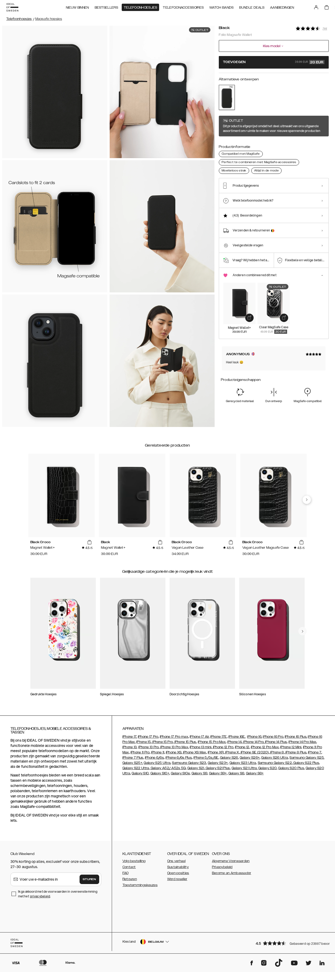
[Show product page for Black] (227, 97)
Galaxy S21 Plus (217, 768)
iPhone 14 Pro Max (302, 742)
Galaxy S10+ (159, 773)
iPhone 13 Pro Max (174, 747)
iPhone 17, (129, 736)
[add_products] (249, 318)
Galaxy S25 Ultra (157, 763)
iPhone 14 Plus (275, 742)
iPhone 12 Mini (290, 747)
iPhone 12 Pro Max (265, 747)
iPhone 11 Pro (140, 752)
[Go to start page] (12, 7)
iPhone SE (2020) (254, 752)
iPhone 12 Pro (222, 747)
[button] (290, 943)
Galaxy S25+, (132, 763)
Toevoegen (273, 62)
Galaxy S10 (140, 773)
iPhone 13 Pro (148, 747)
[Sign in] (316, 7)
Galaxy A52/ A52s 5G (168, 768)
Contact (129, 867)
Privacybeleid (222, 867)
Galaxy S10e (180, 773)
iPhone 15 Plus (185, 742)
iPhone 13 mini (200, 747)
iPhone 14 (234, 742)
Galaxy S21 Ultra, (245, 768)
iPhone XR (216, 752)
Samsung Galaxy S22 (275, 763)
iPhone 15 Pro (162, 742)
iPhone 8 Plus (295, 752)
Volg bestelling (134, 861)
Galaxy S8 (236, 773)
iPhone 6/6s (154, 757)
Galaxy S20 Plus (291, 768)
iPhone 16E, (236, 736)
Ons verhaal (176, 861)
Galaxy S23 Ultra (243, 763)
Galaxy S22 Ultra (135, 768)
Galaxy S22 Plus (306, 763)
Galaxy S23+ (218, 763)
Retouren (129, 879)
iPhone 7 (314, 752)
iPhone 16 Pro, (273, 736)
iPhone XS (174, 752)
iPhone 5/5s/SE (205, 757)
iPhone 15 (143, 742)
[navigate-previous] (307, 500)
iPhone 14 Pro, (253, 742)
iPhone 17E (218, 736)
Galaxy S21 (195, 768)
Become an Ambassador (231, 873)
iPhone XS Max (194, 752)
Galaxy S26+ (250, 757)
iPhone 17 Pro (148, 736)
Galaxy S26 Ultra (274, 757)
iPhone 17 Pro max (174, 736)
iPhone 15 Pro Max (212, 742)
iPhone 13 (129, 747)
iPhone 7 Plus (132, 757)
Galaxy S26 (229, 757)
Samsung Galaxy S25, (306, 757)
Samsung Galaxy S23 (189, 763)
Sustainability (178, 867)
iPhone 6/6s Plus (178, 757)
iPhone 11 (157, 752)
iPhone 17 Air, (199, 736)
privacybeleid (40, 896)
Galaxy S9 (200, 773)
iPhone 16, (254, 736)
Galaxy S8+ (255, 773)
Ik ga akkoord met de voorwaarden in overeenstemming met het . (57, 893)
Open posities (178, 873)
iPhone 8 (277, 752)
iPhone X (232, 752)
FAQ (125, 873)
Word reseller (177, 879)
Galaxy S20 (267, 768)
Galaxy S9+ (218, 773)
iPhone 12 (242, 747)
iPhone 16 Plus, (296, 736)
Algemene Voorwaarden (231, 861)
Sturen (89, 879)
